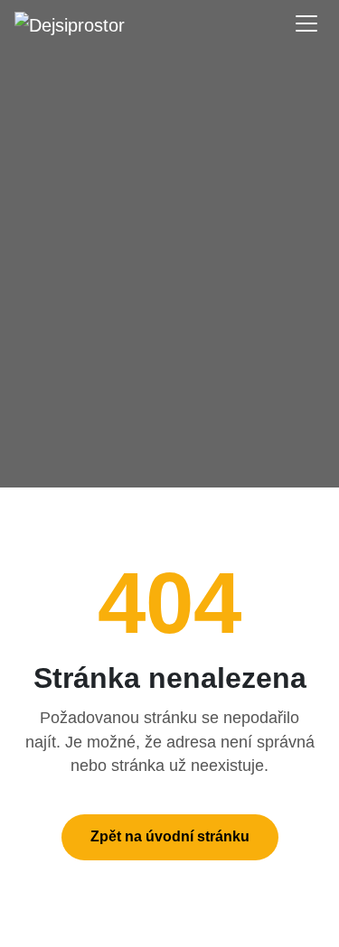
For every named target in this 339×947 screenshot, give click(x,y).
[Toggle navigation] (306, 23)
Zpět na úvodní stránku (170, 836)
